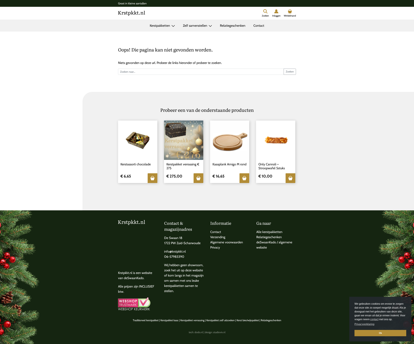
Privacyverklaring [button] (364, 324)
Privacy (215, 247)
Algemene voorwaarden (226, 242)
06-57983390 (174, 257)
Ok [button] (380, 333)
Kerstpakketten (160, 26)
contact (374, 319)
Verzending (217, 237)
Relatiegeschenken (232, 26)
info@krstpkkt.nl (175, 251)
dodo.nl (199, 332)
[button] (152, 178)
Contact (258, 26)
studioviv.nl (219, 332)
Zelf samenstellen (195, 26)
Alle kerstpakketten (269, 232)
